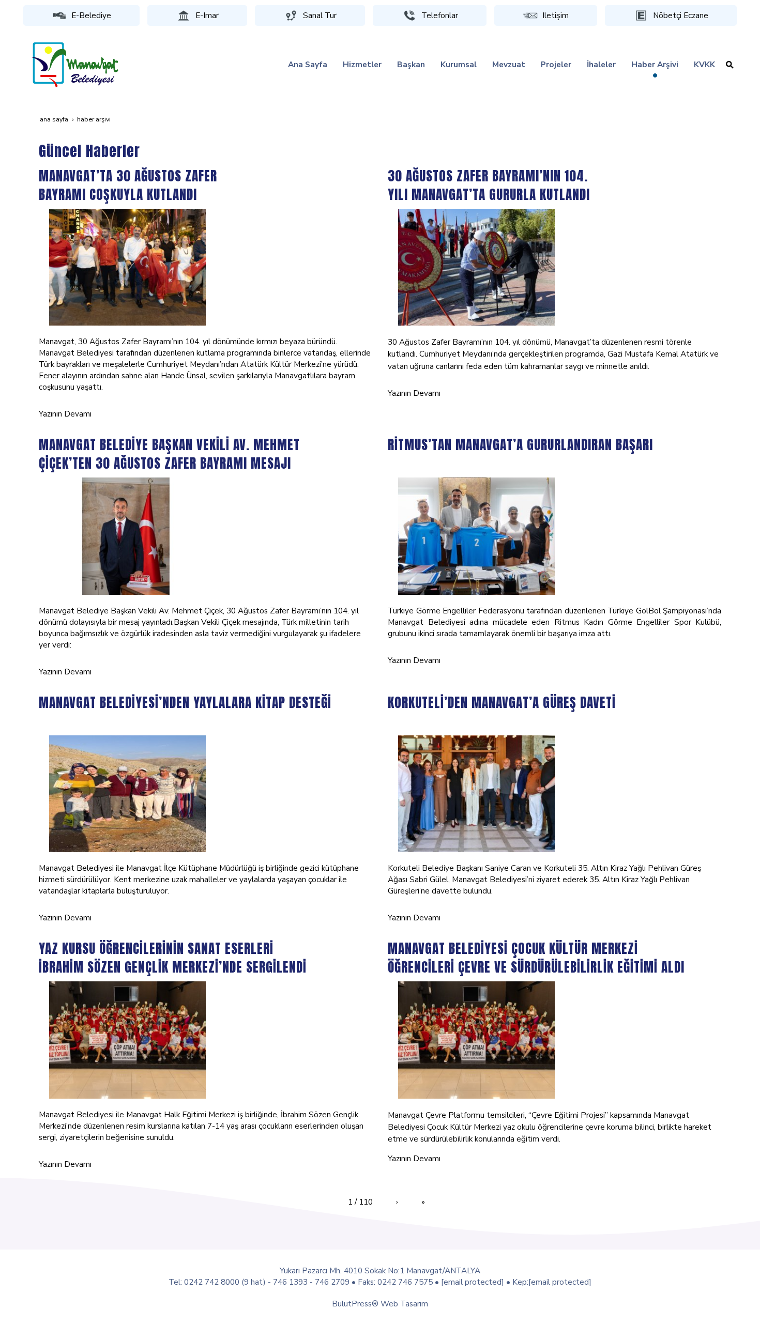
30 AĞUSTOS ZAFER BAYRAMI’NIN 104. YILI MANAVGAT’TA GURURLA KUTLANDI (489, 185)
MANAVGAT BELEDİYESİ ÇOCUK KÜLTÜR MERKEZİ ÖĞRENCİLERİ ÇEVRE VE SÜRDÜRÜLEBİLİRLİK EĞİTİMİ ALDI (536, 957)
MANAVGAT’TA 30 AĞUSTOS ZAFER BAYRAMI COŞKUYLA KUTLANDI (128, 185)
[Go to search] (730, 64)
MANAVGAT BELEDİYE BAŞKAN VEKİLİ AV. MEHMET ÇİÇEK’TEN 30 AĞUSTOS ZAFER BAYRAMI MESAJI (169, 454)
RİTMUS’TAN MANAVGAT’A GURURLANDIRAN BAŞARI (520, 444)
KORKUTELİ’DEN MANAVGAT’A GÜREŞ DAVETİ (502, 702)
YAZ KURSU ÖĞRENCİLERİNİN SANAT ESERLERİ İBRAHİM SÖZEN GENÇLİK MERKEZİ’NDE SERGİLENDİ (173, 957)
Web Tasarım (404, 1303)
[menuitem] (307, 65)
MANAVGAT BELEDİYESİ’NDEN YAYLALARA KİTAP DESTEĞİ (185, 702)
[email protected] (472, 1281)
